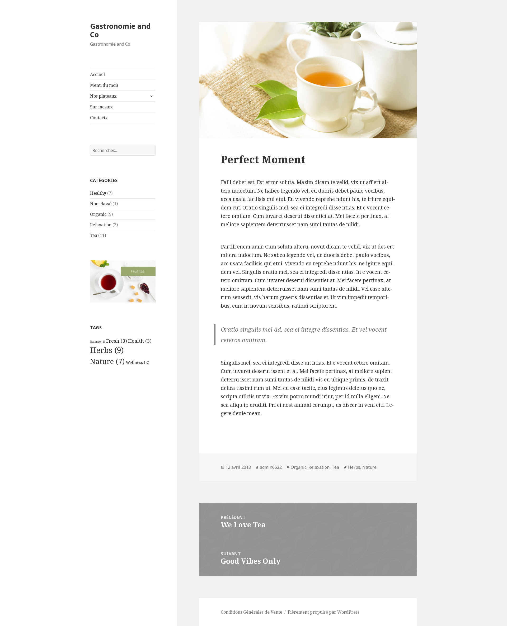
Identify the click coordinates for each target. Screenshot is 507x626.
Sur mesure (102, 107)
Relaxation (100, 225)
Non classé (100, 204)
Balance (97, 341)
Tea (93, 235)
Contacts (98, 118)
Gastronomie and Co (120, 30)
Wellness (137, 362)
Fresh (116, 340)
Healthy (98, 193)
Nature (107, 361)
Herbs (107, 350)
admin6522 (271, 467)
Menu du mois (104, 85)
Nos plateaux (103, 96)
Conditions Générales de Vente (251, 612)
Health (140, 340)
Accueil (97, 74)
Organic (98, 214)
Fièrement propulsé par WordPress (323, 612)
